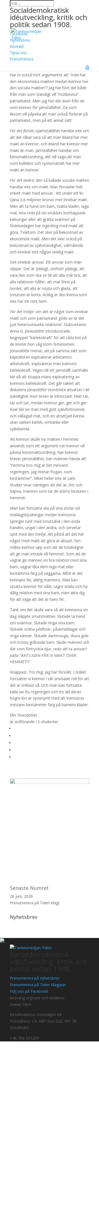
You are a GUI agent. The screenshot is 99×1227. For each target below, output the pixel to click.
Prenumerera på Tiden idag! (34, 902)
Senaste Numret (29, 888)
